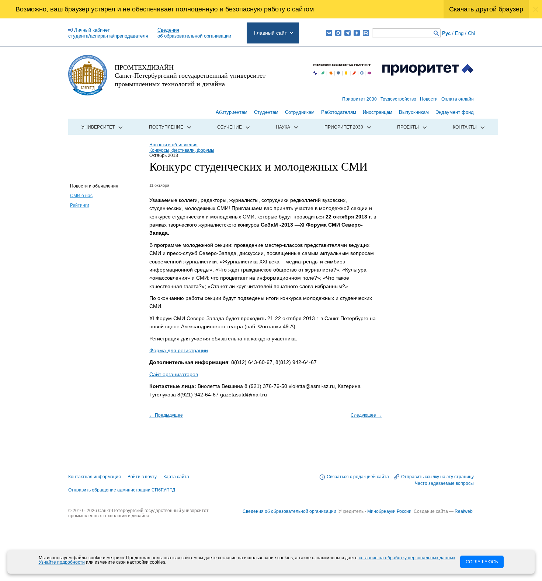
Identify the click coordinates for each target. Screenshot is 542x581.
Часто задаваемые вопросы (444, 483)
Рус (446, 33)
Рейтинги (79, 205)
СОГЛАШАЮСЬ (482, 561)
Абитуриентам (231, 112)
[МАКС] (338, 33)
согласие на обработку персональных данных (407, 557)
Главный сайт (270, 33)
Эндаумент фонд (454, 112)
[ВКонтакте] (329, 33)
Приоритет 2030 (359, 99)
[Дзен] (357, 33)
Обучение (229, 127)
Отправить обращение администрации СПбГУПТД (121, 490)
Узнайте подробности (62, 562)
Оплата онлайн (457, 99)
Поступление (166, 127)
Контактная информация (94, 476)
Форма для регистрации (178, 350)
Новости (429, 99)
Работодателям (338, 112)
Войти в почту (142, 476)
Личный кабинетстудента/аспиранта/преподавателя (108, 33)
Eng (459, 33)
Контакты (465, 127)
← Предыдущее (166, 415)
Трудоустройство (398, 99)
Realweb (464, 511)
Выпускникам (414, 112)
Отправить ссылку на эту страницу (437, 476)
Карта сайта (176, 476)
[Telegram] (347, 33)
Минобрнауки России (390, 511)
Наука (283, 127)
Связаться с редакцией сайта (358, 476)
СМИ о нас (81, 195)
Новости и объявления (94, 186)
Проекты (408, 127)
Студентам (266, 112)
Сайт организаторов (173, 374)
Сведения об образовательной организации (289, 511)
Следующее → (366, 415)
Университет (98, 127)
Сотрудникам (300, 112)
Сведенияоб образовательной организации (194, 33)
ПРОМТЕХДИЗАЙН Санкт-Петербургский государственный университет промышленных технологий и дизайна (190, 75)
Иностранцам (377, 112)
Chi (471, 33)
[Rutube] (366, 33)
